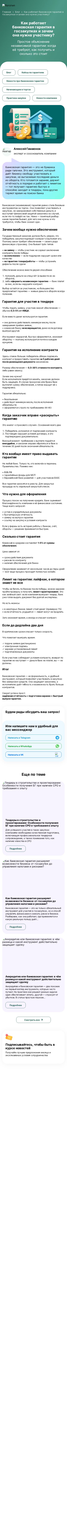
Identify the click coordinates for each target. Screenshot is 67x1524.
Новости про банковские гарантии (25, 81)
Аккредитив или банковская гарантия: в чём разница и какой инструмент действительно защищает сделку (33, 979)
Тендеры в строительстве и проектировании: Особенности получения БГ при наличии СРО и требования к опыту (32, 823)
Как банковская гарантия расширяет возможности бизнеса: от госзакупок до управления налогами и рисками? (30, 901)
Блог (9, 72)
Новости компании (46, 98)
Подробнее (16, 848)
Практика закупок (16, 98)
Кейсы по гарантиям (33, 72)
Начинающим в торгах (18, 89)
